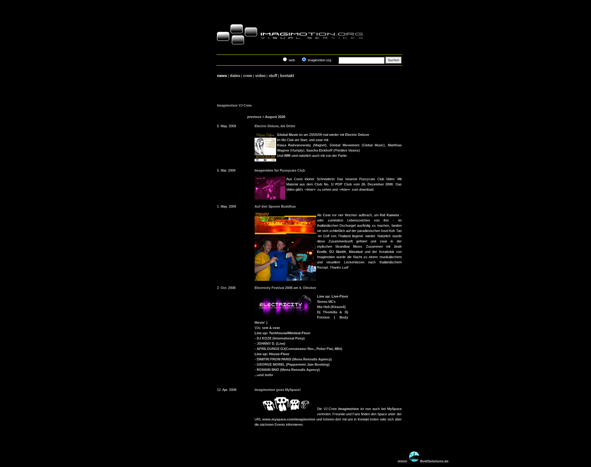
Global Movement (345, 145)
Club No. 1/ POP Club (333, 184)
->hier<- (310, 189)
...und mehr (264, 375)
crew (247, 75)
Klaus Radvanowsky (294, 145)
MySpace (394, 409)
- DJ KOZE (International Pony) (280, 338)
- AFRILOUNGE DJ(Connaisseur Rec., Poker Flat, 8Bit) (298, 349)
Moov (357, 246)
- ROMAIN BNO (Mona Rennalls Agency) (287, 370)
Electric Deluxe (357, 134)
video (260, 75)
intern (402, 461)
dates (235, 75)
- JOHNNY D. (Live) (270, 343)
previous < (255, 117)
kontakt (287, 75)
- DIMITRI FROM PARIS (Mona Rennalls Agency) (293, 359)
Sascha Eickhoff (319, 150)
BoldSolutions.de (434, 461)
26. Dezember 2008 (377, 184)
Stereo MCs (326, 301)
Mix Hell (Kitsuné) (331, 307)
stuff (273, 75)
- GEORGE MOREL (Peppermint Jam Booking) (292, 364)
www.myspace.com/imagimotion (289, 419)
